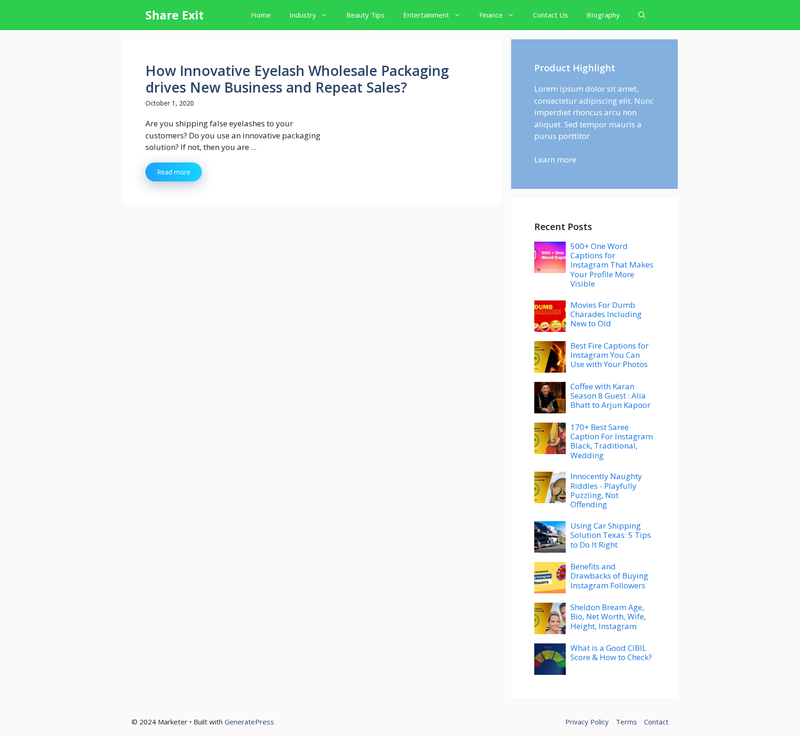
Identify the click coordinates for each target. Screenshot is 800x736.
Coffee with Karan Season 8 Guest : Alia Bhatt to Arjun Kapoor (610, 396)
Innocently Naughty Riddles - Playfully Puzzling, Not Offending (606, 490)
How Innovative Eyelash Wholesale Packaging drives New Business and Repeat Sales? (297, 79)
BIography (603, 14)
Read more (173, 172)
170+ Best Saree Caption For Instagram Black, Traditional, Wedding (611, 441)
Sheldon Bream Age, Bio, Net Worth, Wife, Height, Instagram (608, 616)
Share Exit (174, 15)
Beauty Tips (365, 14)
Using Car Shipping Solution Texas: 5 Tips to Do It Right (610, 535)
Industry (302, 14)
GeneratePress (249, 721)
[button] (642, 15)
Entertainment (426, 14)
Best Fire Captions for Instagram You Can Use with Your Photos (609, 355)
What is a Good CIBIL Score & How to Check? (611, 652)
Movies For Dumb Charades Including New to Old (606, 314)
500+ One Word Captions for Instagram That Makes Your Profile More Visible (611, 265)
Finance (491, 14)
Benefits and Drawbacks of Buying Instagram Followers (609, 576)
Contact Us (550, 14)
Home (261, 14)
